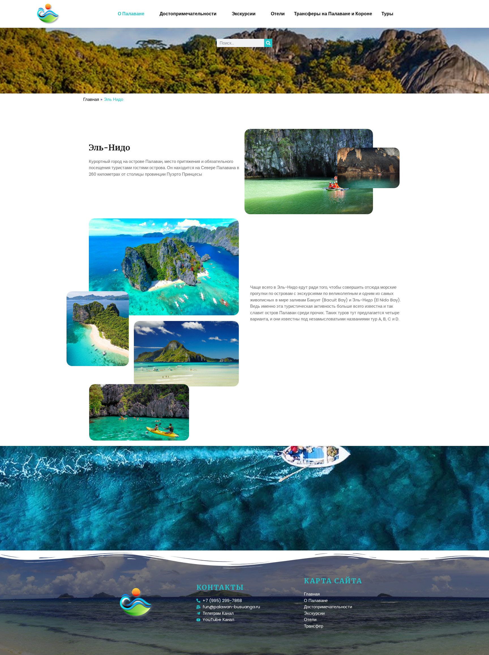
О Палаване (131, 13)
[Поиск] (268, 43)
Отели (278, 13)
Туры (387, 13)
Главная (91, 99)
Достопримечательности (188, 13)
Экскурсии (244, 13)
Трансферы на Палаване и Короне (333, 13)
